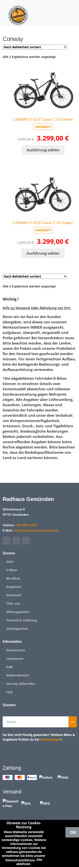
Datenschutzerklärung (20, 860)
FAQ (9, 692)
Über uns (13, 603)
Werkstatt (14, 595)
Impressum (14, 658)
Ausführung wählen (43, 150)
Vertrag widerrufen (20, 683)
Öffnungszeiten (17, 611)
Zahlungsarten (17, 628)
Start (10, 561)
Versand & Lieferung (21, 620)
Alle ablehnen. (29, 862)
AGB (9, 667)
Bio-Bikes (13, 578)
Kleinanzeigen (50, 739)
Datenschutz (15, 650)
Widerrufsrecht (17, 675)
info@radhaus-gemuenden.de (36, 530)
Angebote (13, 586)
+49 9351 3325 (26, 525)
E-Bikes (11, 570)
